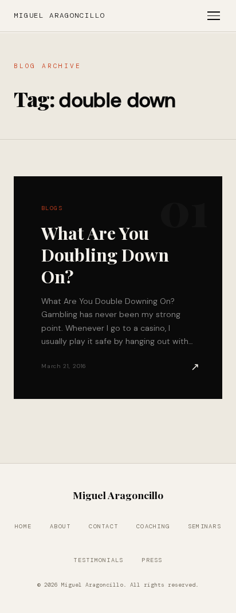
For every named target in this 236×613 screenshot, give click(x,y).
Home (23, 526)
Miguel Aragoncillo (59, 15)
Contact (103, 526)
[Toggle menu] (213, 15)
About (60, 526)
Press (151, 560)
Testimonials (98, 560)
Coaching (153, 526)
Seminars (204, 526)
